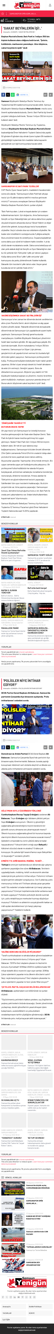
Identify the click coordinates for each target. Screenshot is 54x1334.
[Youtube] (18, 1297)
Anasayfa (6, 32)
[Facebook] (2, 1297)
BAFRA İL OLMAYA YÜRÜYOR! (9, 591)
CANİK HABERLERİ (8, 1130)
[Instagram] (10, 1297)
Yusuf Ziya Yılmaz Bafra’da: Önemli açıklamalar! (13, 551)
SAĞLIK (17, 1052)
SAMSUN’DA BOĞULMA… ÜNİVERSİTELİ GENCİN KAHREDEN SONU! (38, 630)
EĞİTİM (30, 1052)
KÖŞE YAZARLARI (34, 1092)
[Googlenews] (34, 1297)
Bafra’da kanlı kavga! (37, 588)
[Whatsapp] (26, 1297)
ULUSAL (37, 550)
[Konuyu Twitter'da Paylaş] (8, 95)
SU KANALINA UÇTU (10, 1100)
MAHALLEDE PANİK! (10, 628)
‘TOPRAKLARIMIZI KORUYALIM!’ (39, 1247)
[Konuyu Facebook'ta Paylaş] (3, 95)
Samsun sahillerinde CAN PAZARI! (37, 1232)
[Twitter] (6, 1297)
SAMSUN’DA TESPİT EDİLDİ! (40, 555)
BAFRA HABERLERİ (8, 545)
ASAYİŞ (30, 545)
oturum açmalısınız (26, 652)
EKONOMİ (37, 545)
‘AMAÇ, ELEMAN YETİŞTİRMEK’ (35, 1061)
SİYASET (40, 1095)
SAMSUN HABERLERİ (35, 547)
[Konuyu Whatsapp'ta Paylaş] (13, 95)
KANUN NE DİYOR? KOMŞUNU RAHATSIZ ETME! (28, 14)
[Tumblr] (30, 1297)
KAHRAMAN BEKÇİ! (9, 1060)
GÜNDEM (14, 32)
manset (13, 517)
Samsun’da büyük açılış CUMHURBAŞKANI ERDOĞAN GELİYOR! (38, 1188)
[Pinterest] (22, 1297)
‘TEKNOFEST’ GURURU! (11, 1138)
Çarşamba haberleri (41, 620)
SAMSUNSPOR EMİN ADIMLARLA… (34, 1202)
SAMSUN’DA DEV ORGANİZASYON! (33, 1263)
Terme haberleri (17, 623)
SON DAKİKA (5, 623)
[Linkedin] (14, 1297)
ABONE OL (24, 95)
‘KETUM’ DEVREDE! (36, 1138)
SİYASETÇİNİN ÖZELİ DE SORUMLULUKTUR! (38, 1101)
